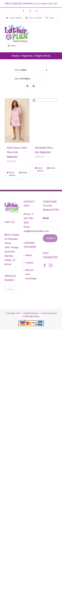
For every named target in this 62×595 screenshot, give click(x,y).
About (28, 255)
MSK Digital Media (32, 316)
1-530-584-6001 (29, 218)
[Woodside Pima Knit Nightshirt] (45, 121)
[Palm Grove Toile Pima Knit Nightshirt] (17, 121)
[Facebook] (44, 265)
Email (46, 218)
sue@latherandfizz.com (36, 231)
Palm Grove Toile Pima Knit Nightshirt (17, 152)
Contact (29, 262)
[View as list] (33, 86)
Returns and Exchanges (31, 274)
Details (24, 173)
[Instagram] (51, 265)
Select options (12, 174)
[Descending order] (47, 70)
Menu (13, 46)
